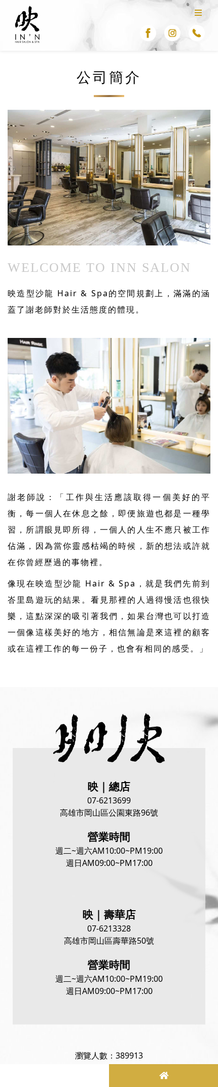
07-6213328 (109, 928)
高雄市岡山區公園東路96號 (109, 812)
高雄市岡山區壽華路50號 (109, 940)
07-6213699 (109, 800)
